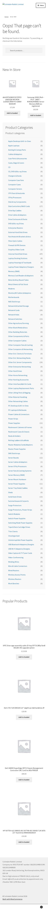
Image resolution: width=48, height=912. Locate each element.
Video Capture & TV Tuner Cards (20, 553)
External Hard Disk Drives (17, 232)
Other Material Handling (17, 397)
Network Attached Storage (18, 306)
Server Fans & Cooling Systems (19, 471)
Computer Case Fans (16, 180)
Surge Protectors (14, 505)
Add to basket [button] (12, 113)
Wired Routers (13, 570)
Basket (37, 906)
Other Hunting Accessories (18, 380)
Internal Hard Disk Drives (17, 254)
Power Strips (13, 419)
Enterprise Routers (15, 228)
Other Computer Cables (17, 341)
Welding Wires (13, 562)
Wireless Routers (14, 579)
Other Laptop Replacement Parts (21, 388)
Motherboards (13, 297)
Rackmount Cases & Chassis (18, 432)
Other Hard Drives (15, 371)
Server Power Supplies (16, 484)
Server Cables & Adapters (17, 462)
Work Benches (13, 583)
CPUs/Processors (14, 197)
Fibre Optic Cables (15, 241)
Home (6, 17)
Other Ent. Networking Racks (19, 358)
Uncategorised (13, 536)
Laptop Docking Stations (17, 258)
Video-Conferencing (15, 557)
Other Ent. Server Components (20, 362)
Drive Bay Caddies (14, 210)
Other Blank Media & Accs (18, 328)
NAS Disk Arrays (14, 301)
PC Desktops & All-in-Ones (18, 406)
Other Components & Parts (18, 336)
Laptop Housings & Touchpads (19, 262)
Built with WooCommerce (12, 899)
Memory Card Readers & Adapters (20, 275)
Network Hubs (13, 314)
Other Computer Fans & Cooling (20, 345)
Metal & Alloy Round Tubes (18, 280)
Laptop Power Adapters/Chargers (21, 267)
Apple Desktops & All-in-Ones (19, 141)
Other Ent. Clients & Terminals (20, 354)
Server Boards (13, 458)
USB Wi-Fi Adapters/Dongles (19, 549)
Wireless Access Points (17, 575)
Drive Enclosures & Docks (17, 219)
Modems (11, 288)
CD (9, 167)
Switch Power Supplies (16, 518)
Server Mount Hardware (17, 479)
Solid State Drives (15, 497)
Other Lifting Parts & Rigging (19, 393)
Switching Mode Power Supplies (20, 523)
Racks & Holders (14, 436)
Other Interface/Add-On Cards (19, 384)
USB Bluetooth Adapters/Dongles (21, 544)
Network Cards (14, 310)
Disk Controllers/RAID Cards (19, 206)
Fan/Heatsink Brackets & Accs (19, 236)
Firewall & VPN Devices (16, 245)
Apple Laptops (13, 145)
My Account (8, 908)
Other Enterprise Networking (19, 367)
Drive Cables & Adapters (17, 215)
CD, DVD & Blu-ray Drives (17, 171)
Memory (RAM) (14, 271)
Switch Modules (14, 514)
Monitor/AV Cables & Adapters (19, 293)
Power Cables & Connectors (18, 414)
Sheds (10, 492)
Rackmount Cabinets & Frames (20, 427)
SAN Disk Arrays (14, 453)
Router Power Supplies (17, 449)
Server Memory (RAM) (16, 475)
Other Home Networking (17, 375)
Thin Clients (13, 531)
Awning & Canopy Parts (17, 150)
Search (24, 908)
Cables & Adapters (15, 154)
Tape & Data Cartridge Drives (19, 527)
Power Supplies (14, 423)
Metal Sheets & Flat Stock (18, 284)
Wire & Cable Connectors (17, 566)
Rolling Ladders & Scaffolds (18, 440)
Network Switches (15, 319)
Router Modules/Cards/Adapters (20, 445)
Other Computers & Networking (20, 349)
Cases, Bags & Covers (16, 163)
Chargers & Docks (15, 176)
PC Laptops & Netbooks (17, 410)
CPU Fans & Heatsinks (16, 193)
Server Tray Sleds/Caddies (18, 488)
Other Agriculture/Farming (18, 323)
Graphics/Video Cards (16, 249)
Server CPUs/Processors (17, 466)
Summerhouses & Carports (18, 501)
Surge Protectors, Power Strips (20, 510)
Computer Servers (15, 189)
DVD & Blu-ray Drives (16, 223)
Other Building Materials (17, 332)
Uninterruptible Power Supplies (20, 540)
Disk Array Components (17, 202)
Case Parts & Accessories (17, 158)
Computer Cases (14, 184)
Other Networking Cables (18, 401)
